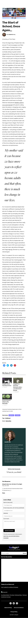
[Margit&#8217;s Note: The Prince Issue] (7, 380)
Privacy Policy (14, 611)
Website (5, 513)
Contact (9, 597)
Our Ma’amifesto (5, 595)
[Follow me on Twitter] (14, 603)
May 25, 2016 (5, 485)
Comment (6, 518)
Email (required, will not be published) (13, 508)
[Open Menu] (25, 1)
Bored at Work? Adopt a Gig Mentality (6, 401)
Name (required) (7, 502)
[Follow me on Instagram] (17, 603)
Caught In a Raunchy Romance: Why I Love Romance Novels (17, 387)
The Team (12, 595)
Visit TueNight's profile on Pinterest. (9, 587)
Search (24, 553)
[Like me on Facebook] (11, 603)
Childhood (7, 418)
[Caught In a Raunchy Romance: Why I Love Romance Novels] (18, 380)
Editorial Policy (18, 595)
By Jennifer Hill (11, 34)
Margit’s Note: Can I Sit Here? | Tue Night (12, 484)
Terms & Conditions (19, 607)
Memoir (11, 415)
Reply (3, 493)
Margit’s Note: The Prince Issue (6, 384)
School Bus (8, 421)
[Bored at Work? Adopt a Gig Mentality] (7, 396)
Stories (17, 415)
